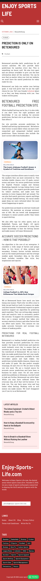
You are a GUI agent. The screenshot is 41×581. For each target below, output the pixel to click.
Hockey (5, 547)
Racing (31, 551)
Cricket (31, 539)
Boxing (23, 539)
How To (13, 547)
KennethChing (20, 32)
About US (11, 520)
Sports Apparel (23, 555)
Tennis (15, 566)
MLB (24, 551)
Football (5, 37)
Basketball (15, 539)
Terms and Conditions (10, 523)
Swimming (7, 566)
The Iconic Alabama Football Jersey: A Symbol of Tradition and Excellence (19, 168)
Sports (13, 555)
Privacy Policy (28, 520)
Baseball (6, 539)
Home (4, 520)
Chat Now (35, 577)
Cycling (5, 543)
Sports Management (20, 562)
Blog (19, 520)
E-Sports (14, 543)
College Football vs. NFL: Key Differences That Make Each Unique (18, 293)
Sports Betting (8, 559)
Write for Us (26, 523)
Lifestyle (17, 551)
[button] (2, 21)
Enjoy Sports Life (19, 9)
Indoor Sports (23, 547)
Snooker (6, 555)
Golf (28, 543)
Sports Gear (7, 562)
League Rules (7, 551)
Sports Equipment (22, 559)
